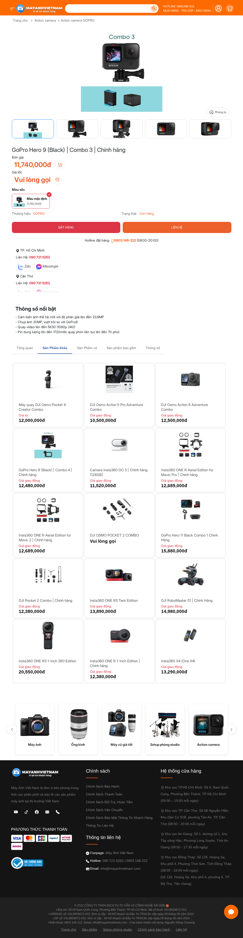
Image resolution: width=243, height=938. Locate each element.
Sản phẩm (89, 929)
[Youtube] (16, 812)
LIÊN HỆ (176, 227)
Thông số (153, 348)
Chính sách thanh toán (104, 794)
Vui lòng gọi (32, 180)
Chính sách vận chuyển (104, 810)
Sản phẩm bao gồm (121, 348)
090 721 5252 (39, 257)
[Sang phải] (231, 729)
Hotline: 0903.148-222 (178, 6)
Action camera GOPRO (78, 20)
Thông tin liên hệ (100, 825)
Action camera (45, 20)
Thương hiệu (21, 213)
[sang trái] (12, 729)
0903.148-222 (125, 240)
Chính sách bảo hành (102, 786)
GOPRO (39, 213)
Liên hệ (181, 929)
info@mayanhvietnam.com (120, 868)
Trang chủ (20, 20)
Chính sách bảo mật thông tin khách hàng (119, 818)
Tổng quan (25, 348)
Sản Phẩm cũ (87, 348)
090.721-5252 (113, 861)
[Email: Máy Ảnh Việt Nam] (47, 812)
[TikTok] (26, 812)
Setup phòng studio (117, 929)
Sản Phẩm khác (54, 348)
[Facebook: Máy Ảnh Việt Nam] (37, 812)
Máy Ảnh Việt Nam (120, 853)
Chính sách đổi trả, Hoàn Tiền (109, 802)
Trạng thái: (129, 213)
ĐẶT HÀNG (66, 227)
